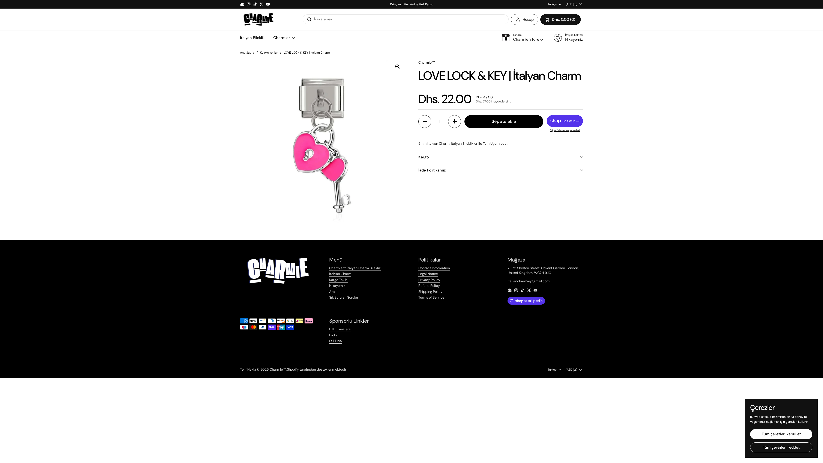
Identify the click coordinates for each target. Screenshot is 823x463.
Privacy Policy (429, 280)
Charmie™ (278, 369)
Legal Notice (428, 274)
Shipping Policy (430, 291)
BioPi (333, 335)
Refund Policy (429, 285)
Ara (332, 291)
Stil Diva (335, 341)
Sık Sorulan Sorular (343, 297)
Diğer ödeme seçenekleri (565, 130)
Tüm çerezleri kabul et (781, 434)
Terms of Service (431, 297)
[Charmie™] (258, 19)
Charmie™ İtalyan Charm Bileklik (355, 268)
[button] (560, 19)
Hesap (528, 19)
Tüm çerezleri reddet (781, 447)
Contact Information (434, 268)
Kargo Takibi (338, 280)
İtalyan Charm (340, 274)
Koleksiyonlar (269, 52)
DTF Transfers (340, 329)
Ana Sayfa (247, 52)
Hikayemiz (337, 285)
